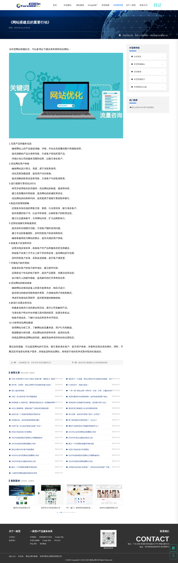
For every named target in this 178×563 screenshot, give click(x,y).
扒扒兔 (20, 556)
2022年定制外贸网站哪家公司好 (22, 444)
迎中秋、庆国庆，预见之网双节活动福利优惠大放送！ (30, 385)
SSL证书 (57, 540)
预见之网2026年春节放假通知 (21, 449)
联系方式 (143, 5)
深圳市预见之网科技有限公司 (51, 556)
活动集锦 (147, 72)
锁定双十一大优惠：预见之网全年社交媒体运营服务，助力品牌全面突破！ (89, 379)
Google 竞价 (47, 540)
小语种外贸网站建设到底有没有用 (23, 473)
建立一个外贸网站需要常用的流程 (80, 444)
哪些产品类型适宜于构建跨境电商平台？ (82, 426)
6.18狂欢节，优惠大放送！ (77, 385)
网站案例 (80, 5)
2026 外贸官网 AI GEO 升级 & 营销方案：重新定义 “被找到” (32, 379)
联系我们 (12, 540)
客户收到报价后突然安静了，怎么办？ (81, 420)
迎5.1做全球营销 (16, 391)
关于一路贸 (131, 5)
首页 (55, 5)
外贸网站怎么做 (147, 87)
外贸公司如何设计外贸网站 (20, 432)
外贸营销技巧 (147, 79)
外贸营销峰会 (147, 64)
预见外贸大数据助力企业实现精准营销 (92, 363)
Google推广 (93, 5)
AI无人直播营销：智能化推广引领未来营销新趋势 (29, 408)
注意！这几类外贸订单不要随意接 (23, 397)
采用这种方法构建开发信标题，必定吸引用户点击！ (87, 402)
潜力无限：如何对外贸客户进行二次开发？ (83, 414)
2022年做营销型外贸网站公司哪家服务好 (26, 438)
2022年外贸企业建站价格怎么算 (79, 438)
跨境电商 (105, 5)
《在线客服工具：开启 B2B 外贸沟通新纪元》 (35, 363)
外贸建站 (67, 5)
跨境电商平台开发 (45, 537)
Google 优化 (59, 537)
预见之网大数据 (32, 556)
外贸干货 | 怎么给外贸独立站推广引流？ (25, 426)
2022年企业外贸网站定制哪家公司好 (81, 432)
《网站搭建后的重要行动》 (159, 35)
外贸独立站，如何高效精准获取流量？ (24, 420)
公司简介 (12, 537)
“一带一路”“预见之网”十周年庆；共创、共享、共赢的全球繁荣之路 (89, 391)
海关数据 (43, 544)
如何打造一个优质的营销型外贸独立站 (24, 414)
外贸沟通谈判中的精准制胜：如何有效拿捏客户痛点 (87, 397)
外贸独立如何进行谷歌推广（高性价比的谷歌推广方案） (88, 467)
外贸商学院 (118, 5)
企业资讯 (147, 56)
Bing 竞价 (33, 544)
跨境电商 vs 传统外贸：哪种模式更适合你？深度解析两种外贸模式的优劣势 (32, 402)
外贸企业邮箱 (34, 540)
